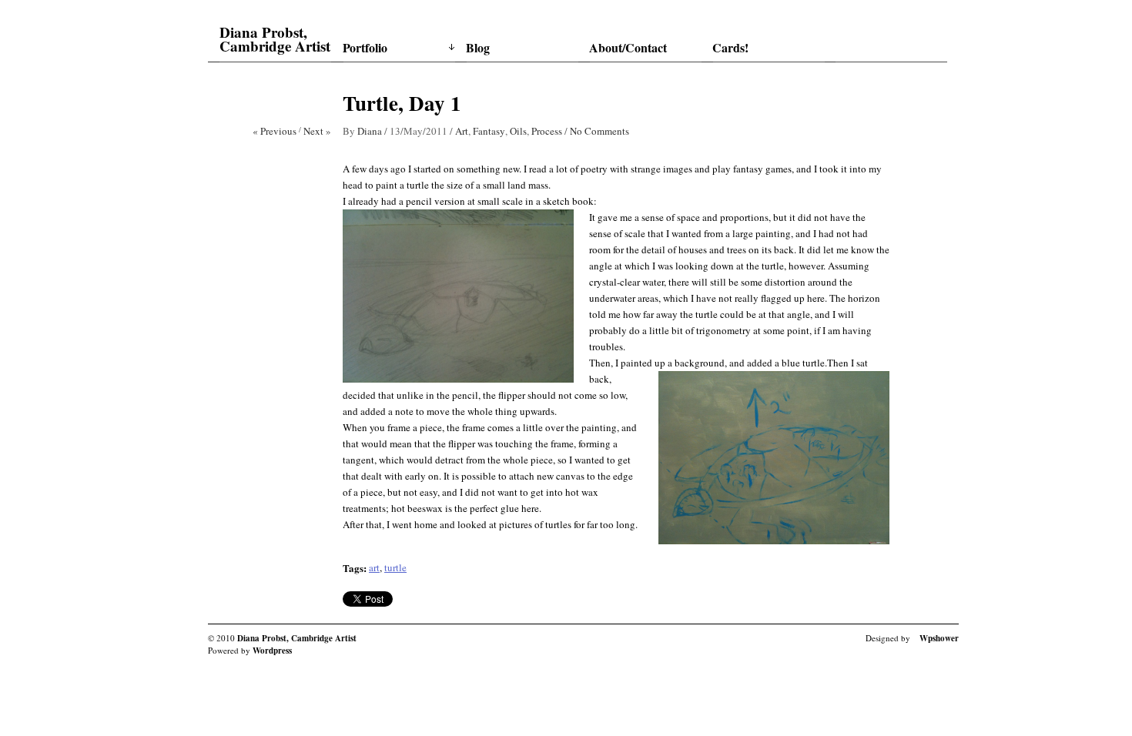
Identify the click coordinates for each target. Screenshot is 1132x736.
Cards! (730, 47)
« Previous (274, 131)
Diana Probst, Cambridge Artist (274, 39)
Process (546, 131)
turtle (395, 567)
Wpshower (939, 638)
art (374, 567)
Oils (518, 131)
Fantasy (489, 131)
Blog (478, 47)
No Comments (599, 131)
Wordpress (272, 650)
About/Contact (628, 47)
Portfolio (365, 47)
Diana (369, 131)
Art (461, 131)
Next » (317, 131)
